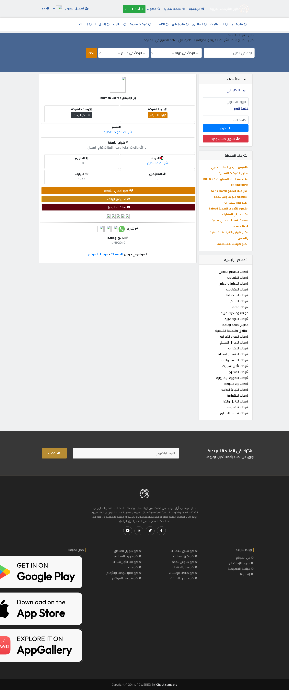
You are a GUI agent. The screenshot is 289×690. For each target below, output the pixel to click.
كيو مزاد (133, 567)
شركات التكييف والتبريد (234, 360)
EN (44, 8)
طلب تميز (237, 24)
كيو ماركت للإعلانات (182, 572)
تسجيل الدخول (75, 8)
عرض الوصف (80, 115)
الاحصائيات (217, 24)
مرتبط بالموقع (98, 254)
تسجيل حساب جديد (223, 139)
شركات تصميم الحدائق (234, 413)
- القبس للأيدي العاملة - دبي (230, 167)
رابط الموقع (156, 115)
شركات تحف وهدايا (236, 407)
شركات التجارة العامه (235, 389)
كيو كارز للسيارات (184, 556)
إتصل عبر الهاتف (117, 199)
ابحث (91, 53)
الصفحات (117, 254)
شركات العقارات (238, 348)
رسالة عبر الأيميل (117, 207)
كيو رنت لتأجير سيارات (125, 561)
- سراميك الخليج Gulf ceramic (230, 190)
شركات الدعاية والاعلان (234, 283)
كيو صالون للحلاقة (182, 578)
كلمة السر (241, 108)
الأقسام (160, 24)
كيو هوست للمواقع (125, 578)
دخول (224, 128)
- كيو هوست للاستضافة (233, 243)
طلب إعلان (179, 24)
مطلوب (152, 8)
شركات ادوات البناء (237, 295)
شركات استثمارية (238, 395)
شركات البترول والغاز (236, 401)
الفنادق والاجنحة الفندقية (232, 331)
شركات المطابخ (239, 372)
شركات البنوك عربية (237, 319)
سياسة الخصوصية (239, 568)
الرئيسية (195, 8)
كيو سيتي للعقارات (182, 550)
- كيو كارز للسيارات (236, 202)
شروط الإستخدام (240, 563)
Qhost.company (166, 684)
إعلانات (84, 24)
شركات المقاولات (237, 289)
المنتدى (198, 24)
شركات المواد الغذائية (234, 336)
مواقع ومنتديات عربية (235, 313)
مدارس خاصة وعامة (235, 325)
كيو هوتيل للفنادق (126, 550)
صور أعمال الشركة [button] (116, 191)
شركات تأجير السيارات (235, 366)
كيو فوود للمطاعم (126, 556)
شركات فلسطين (157, 163)
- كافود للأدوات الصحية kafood (229, 208)
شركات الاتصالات (238, 277)
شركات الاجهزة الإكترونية (232, 378)
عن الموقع (243, 557)
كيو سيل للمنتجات (183, 567)
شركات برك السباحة (236, 384)
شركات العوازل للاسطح (234, 342)
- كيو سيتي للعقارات (235, 214)
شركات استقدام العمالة (233, 354)
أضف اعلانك (133, 9)
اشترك (52, 453)
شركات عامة (240, 307)
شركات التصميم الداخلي (234, 272)
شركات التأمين (239, 301)
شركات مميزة (173, 8)
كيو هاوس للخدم (183, 561)
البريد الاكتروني (237, 90)
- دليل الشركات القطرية (233, 173)
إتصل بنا (100, 24)
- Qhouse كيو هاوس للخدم (231, 196)
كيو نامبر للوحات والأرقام (122, 572)
